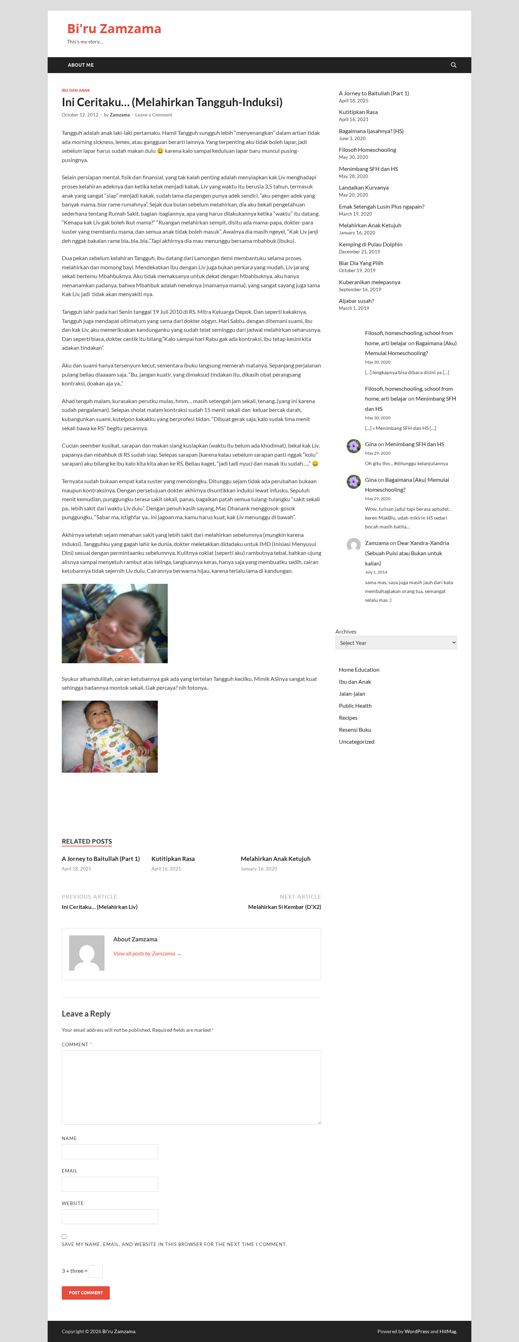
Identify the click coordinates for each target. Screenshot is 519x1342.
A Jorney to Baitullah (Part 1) (101, 858)
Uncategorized (357, 741)
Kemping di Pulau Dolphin (370, 244)
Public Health (355, 705)
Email (70, 1171)
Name (69, 1138)
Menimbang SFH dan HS (368, 168)
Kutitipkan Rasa (173, 858)
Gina (371, 444)
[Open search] (453, 65)
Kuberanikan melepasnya (369, 281)
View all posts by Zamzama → (147, 953)
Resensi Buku (355, 729)
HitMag (448, 1331)
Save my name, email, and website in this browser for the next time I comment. (174, 1244)
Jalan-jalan (352, 693)
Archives (346, 631)
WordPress (417, 1331)
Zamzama (120, 115)
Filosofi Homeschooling (367, 149)
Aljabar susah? (356, 300)
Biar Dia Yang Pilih (361, 262)
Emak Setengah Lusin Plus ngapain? (381, 206)
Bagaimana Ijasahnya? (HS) (371, 130)
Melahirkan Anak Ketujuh (276, 858)
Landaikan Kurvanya (364, 187)
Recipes (348, 717)
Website (73, 1203)
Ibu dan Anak (76, 90)
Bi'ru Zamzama (114, 28)
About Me (81, 65)
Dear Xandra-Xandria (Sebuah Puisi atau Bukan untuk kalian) (407, 553)
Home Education (359, 669)
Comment (77, 1044)
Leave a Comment (153, 115)
